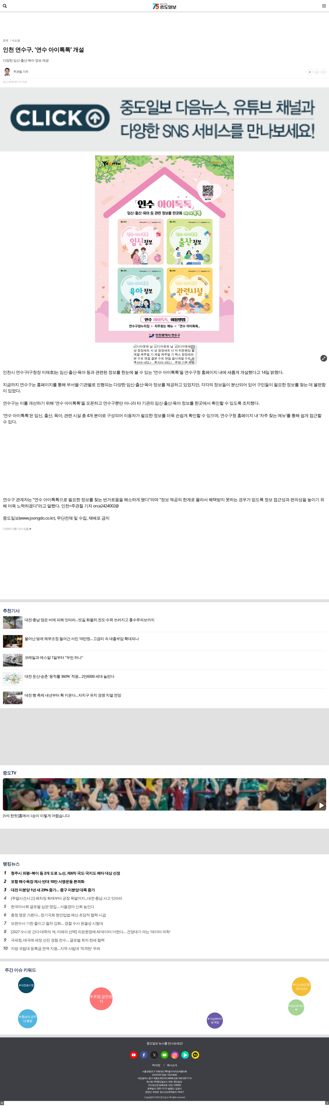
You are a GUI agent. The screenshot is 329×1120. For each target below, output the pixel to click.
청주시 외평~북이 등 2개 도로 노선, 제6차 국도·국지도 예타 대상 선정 (65, 873)
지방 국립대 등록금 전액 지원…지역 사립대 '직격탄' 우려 (55, 948)
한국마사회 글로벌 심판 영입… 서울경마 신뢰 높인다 (52, 906)
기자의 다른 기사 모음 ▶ (17, 529)
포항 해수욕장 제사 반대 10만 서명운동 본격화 (47, 881)
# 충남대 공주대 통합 (27, 1019)
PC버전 (156, 1065)
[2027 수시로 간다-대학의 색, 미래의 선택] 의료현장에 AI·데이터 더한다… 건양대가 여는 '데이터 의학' (90, 931)
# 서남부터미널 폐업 (215, 1020)
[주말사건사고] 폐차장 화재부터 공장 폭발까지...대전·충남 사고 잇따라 (66, 898)
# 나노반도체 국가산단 (301, 986)
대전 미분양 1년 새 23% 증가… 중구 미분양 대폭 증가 (53, 889)
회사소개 (172, 1065)
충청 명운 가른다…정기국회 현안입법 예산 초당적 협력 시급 (58, 915)
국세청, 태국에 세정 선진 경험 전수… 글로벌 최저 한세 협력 (58, 940)
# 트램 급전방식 (101, 999)
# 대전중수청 (26, 985)
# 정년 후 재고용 (296, 1007)
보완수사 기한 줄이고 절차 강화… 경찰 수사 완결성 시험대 (57, 923)
